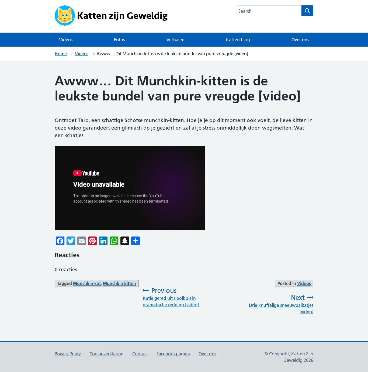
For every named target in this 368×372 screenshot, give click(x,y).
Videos (65, 39)
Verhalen (175, 39)
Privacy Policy (68, 353)
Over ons (300, 39)
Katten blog (238, 39)
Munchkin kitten (119, 283)
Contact (140, 353)
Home (61, 53)
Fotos (119, 39)
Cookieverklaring (106, 353)
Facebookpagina (173, 353)
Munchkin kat (87, 283)
